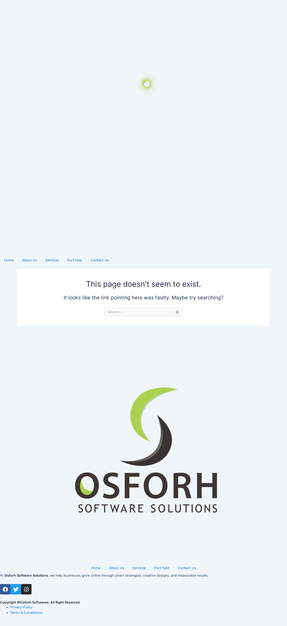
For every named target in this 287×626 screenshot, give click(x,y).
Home (9, 260)
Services (52, 260)
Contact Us (100, 260)
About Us (29, 260)
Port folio (74, 260)
